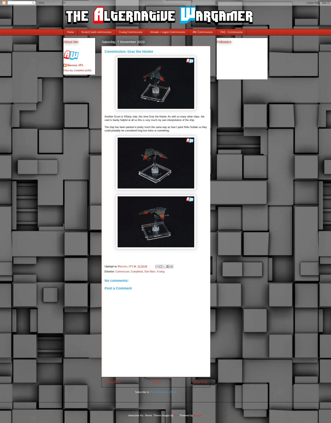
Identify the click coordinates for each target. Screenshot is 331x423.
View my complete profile (77, 70)
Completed (137, 271)
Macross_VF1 (75, 65)
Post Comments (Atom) (164, 392)
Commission (122, 271)
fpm (176, 415)
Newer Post (112, 382)
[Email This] (157, 266)
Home (70, 32)
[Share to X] (164, 266)
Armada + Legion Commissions (167, 32)
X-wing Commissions (131, 32)
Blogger (198, 415)
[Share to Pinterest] (172, 266)
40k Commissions (203, 32)
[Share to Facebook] (168, 266)
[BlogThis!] (161, 266)
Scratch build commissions (96, 32)
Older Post (200, 382)
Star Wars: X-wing (154, 271)
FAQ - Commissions (231, 32)
